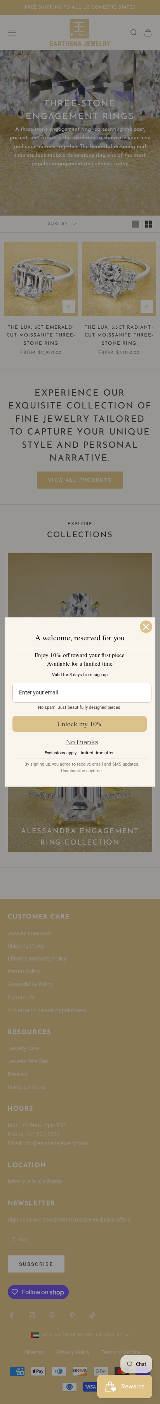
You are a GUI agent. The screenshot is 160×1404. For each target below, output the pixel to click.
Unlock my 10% (80, 723)
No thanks (82, 742)
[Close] (146, 626)
